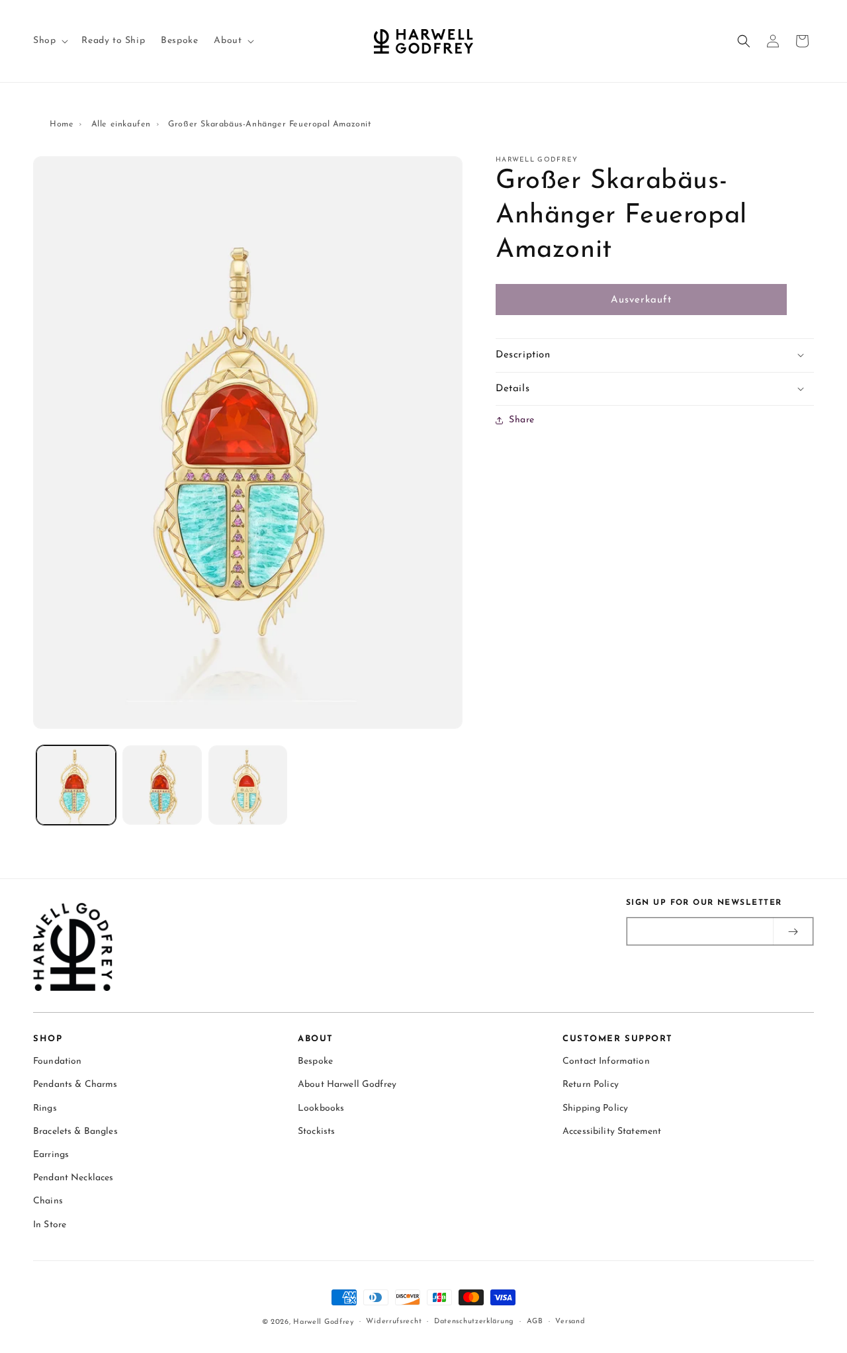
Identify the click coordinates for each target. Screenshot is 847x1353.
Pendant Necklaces (73, 1179)
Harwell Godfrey (323, 1322)
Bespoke (315, 1062)
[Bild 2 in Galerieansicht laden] (162, 785)
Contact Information (606, 1062)
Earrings (51, 1155)
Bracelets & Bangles (75, 1132)
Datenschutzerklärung (474, 1321)
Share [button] (522, 420)
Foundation (57, 1062)
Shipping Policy (595, 1108)
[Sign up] (793, 931)
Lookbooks (321, 1108)
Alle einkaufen (121, 124)
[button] (49, 41)
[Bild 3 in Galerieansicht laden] (248, 785)
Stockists (316, 1132)
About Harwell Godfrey (347, 1085)
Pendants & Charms (75, 1085)
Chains (48, 1202)
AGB (535, 1321)
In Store (49, 1225)
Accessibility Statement (611, 1132)
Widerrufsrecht (394, 1321)
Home (61, 124)
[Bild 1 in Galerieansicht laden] (76, 785)
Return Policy (590, 1085)
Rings (45, 1108)
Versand (570, 1321)
